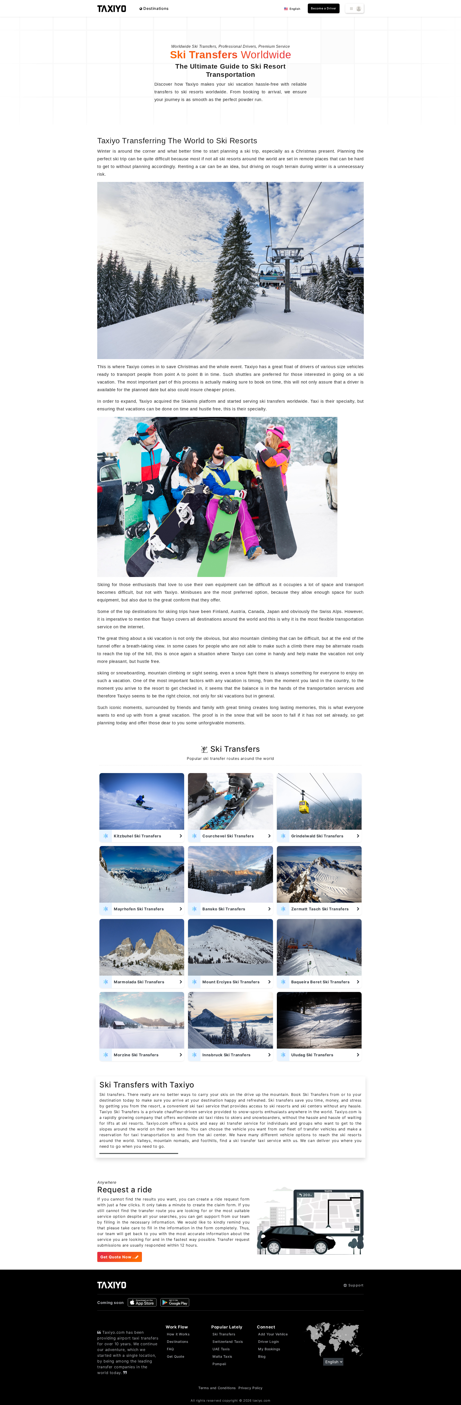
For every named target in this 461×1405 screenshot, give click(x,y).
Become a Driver (323, 8)
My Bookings (269, 1349)
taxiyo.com (261, 1400)
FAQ (170, 1349)
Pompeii (219, 1364)
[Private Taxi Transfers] (111, 8)
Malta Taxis (222, 1356)
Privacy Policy (250, 1388)
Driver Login (268, 1341)
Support (355, 1285)
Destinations (155, 8)
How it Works (178, 1334)
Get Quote (175, 1356)
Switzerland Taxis (227, 1341)
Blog (262, 1356)
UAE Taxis (221, 1349)
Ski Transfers (223, 1334)
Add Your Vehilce (273, 1334)
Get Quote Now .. (117, 1257)
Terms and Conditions (217, 1388)
